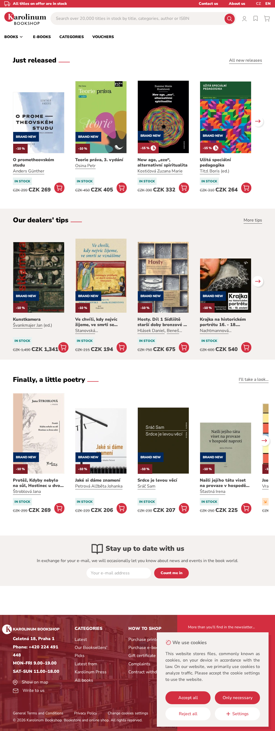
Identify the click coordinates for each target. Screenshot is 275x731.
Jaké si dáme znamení (97, 480)
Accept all (188, 698)
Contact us (208, 3)
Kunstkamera (27, 319)
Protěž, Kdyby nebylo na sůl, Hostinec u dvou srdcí (38, 483)
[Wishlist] (256, 18)
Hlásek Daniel (151, 331)
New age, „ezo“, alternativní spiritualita (162, 162)
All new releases (245, 60)
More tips (253, 220)
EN (268, 3)
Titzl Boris (210, 171)
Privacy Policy (85, 713)
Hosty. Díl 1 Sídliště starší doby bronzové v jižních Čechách (162, 322)
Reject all (188, 714)
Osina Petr (85, 166)
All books (84, 680)
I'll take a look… (254, 379)
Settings (240, 714)
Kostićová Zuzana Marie (160, 171)
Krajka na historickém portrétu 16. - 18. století (223, 322)
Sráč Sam (146, 486)
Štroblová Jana (27, 491)
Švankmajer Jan (27, 325)
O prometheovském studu (33, 162)
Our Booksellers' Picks (91, 652)
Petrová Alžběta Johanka (98, 486)
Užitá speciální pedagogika (215, 162)
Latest (81, 640)
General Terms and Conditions (38, 713)
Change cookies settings (128, 713)
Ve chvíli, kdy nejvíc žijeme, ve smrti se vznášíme (96, 322)
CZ (258, 3)
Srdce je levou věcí (157, 480)
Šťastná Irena (212, 491)
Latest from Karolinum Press (91, 668)
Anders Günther (28, 171)
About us (237, 3)
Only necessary (237, 698)
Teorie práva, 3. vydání (99, 160)
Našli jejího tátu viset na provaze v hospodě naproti (223, 483)
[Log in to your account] (244, 18)
